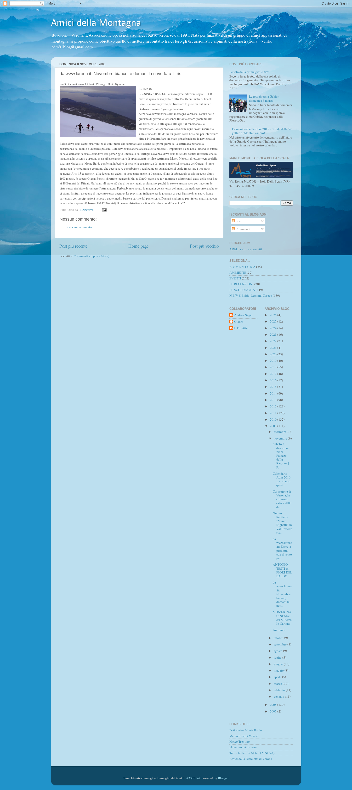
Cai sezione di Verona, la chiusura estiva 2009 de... (282, 499)
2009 (273, 426)
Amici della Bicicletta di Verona (250, 759)
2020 (273, 354)
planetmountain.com (243, 747)
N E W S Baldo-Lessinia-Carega (250, 295)
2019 (273, 360)
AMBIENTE (237, 272)
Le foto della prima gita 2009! (249, 72)
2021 (273, 347)
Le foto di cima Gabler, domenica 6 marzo (264, 98)
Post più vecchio (204, 246)
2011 (273, 413)
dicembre (280, 431)
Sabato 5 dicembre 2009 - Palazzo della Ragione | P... (281, 455)
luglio (278, 657)
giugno (279, 664)
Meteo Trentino (239, 741)
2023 (273, 334)
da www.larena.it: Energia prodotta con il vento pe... (282, 548)
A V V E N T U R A (242, 267)
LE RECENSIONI (241, 284)
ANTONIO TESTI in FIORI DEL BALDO (282, 570)
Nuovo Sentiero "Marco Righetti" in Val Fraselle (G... (282, 523)
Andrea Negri (243, 315)
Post (238, 221)
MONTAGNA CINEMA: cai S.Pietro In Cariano (282, 618)
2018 (273, 367)
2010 (273, 419)
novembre (281, 438)
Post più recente (73, 246)
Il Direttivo (241, 328)
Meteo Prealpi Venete (243, 736)
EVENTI (235, 278)
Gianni (238, 322)
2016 (273, 380)
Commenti (242, 229)
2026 (273, 315)
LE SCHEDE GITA (242, 290)
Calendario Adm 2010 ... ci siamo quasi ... (281, 479)
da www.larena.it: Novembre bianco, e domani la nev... (282, 594)
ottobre (279, 638)
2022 (273, 341)
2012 (273, 406)
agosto (278, 651)
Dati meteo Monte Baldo (245, 730)
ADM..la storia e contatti (245, 249)
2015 (273, 386)
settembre (280, 644)
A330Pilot (193, 778)
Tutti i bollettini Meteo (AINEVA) (252, 753)
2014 (273, 393)
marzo (278, 683)
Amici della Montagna (96, 23)
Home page (138, 246)
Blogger (223, 778)
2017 (273, 374)
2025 (273, 321)
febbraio (280, 690)
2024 (273, 328)
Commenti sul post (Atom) (91, 256)
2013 (273, 400)
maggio (279, 670)
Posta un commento (79, 227)
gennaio (279, 696)
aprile (278, 677)
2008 (273, 704)
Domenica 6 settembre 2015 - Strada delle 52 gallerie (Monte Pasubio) (262, 131)
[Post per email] (104, 209)
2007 (273, 711)
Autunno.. (279, 630)
